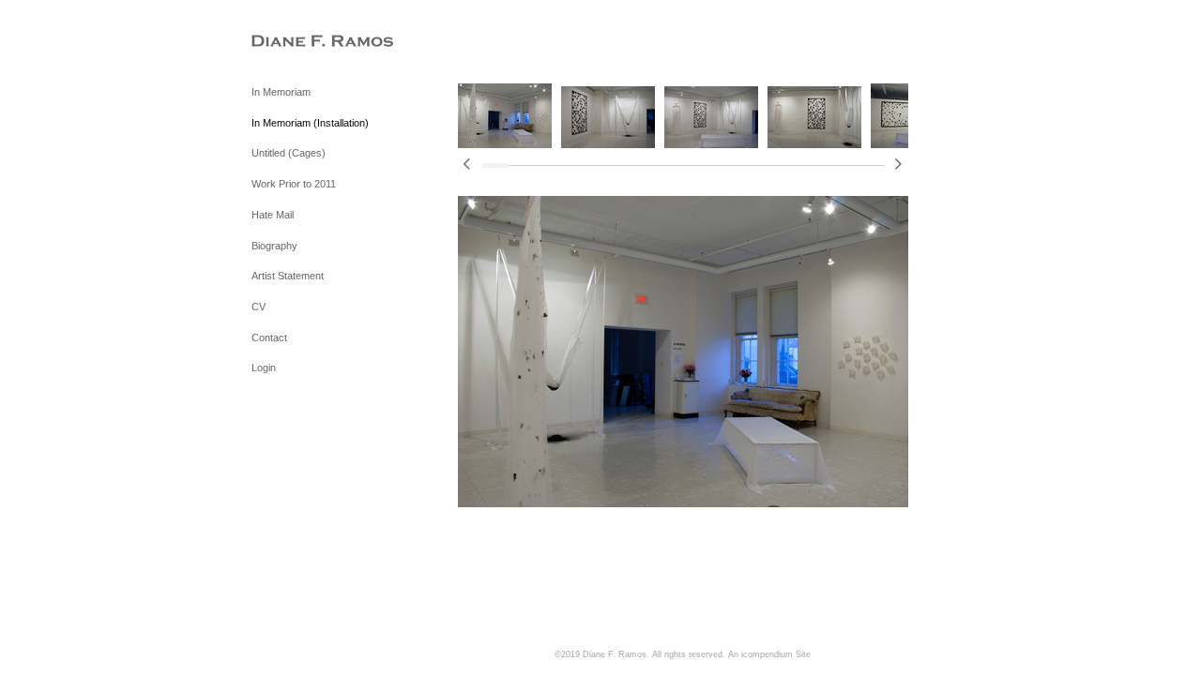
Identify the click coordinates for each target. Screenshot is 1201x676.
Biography (274, 245)
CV (258, 306)
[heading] (298, 42)
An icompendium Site (769, 654)
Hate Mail (272, 214)
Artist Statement (287, 275)
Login (263, 367)
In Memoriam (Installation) (310, 122)
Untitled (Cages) (288, 152)
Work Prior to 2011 (293, 183)
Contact (269, 337)
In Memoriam (281, 92)
